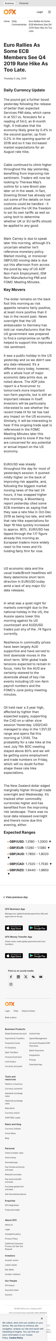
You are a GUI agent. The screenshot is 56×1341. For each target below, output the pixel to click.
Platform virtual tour (14, 1084)
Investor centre (11, 1260)
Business (9, 3)
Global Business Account (16, 1033)
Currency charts (12, 1113)
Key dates (9, 1269)
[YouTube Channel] (41, 977)
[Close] (41, 1318)
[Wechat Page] (33, 977)
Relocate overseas (13, 1174)
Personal (23, 3)
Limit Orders (10, 1061)
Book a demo (10, 1017)
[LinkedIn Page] (18, 977)
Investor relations (12, 1274)
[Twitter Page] (26, 977)
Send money (10, 1157)
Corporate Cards (12, 1043)
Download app (11, 1162)
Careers (8, 1295)
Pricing (32, 1060)
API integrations (12, 1205)
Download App (35, 1064)
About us (9, 1225)
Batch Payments (36, 1050)
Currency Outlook (13, 1129)
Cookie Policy (16, 1338)
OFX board (9, 1285)
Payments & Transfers (14, 1038)
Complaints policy (13, 1234)
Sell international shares (15, 1194)
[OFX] (10, 11)
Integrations (34, 1055)
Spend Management (38, 1038)
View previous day (16, 897)
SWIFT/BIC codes (12, 1117)
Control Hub (34, 1033)
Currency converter (14, 1088)
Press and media (12, 1210)
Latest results (11, 1265)
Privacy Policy (11, 1239)
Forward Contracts (13, 1057)
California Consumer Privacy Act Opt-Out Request (14, 1246)
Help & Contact (28, 1011)
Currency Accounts (13, 1066)
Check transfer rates (14, 1153)
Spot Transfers (11, 1052)
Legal (7, 1229)
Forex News (10, 1133)
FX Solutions (10, 1048)
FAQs (16, 1011)
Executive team (12, 1290)
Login (40, 12)
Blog (7, 1138)
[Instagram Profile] (11, 984)
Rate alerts (9, 1108)
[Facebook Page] (11, 977)
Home (7, 21)
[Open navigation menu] (49, 12)
